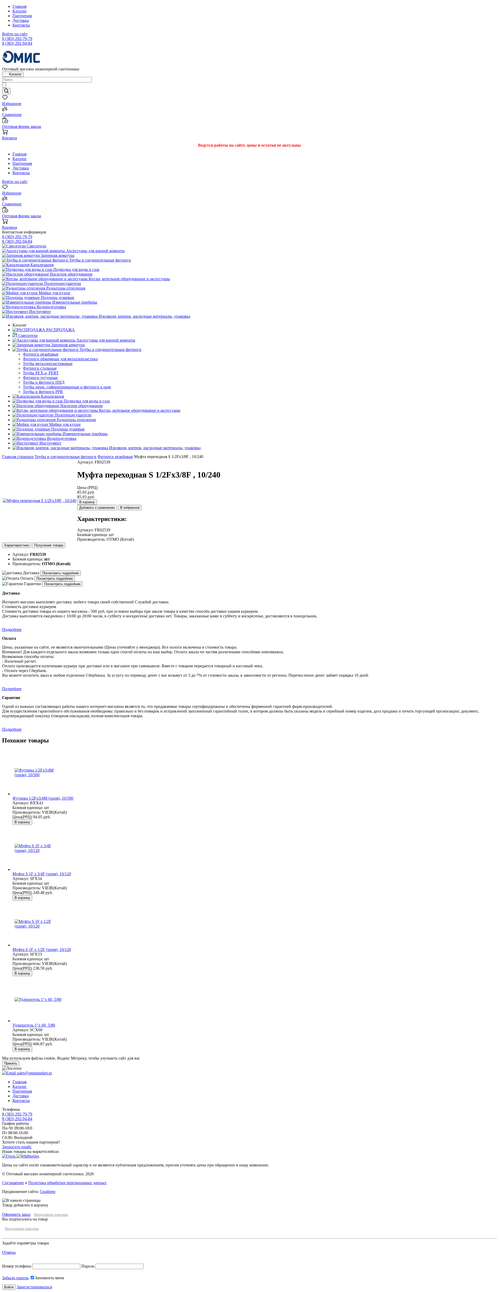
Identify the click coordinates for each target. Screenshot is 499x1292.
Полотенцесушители (62, 283)
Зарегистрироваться (34, 1287)
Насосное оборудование (71, 274)
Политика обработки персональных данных (67, 1182)
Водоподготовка (51, 307)
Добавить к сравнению (97, 508)
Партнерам (22, 16)
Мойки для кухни (54, 293)
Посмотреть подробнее (60, 573)
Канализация (41, 265)
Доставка (20, 20)
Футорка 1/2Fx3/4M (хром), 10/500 (42, 798)
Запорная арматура (57, 255)
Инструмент (39, 311)
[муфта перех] (39, 500)
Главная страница (18, 456)
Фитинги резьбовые (115, 456)
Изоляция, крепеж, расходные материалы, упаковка (144, 316)
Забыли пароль (15, 1278)
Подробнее (12, 629)
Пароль (87, 1266)
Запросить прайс (17, 1147)
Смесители (36, 246)
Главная (19, 6)
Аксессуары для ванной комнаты (95, 251)
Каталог (19, 11)
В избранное (130, 508)
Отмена (9, 1252)
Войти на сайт (15, 34)
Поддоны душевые (57, 297)
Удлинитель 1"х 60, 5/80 (33, 1025)
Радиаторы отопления (65, 288)
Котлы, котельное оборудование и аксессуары (129, 279)
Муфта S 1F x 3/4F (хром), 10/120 (41, 874)
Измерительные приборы (74, 302)
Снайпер (47, 1191)
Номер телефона (17, 1266)
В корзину (87, 502)
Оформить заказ (16, 1214)
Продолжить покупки (51, 1215)
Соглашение (13, 1182)
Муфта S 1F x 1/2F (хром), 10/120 (41, 949)
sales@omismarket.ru (34, 1073)
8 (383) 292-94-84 (17, 43)
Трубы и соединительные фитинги (99, 260)
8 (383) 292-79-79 (17, 38)
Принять (10, 1063)
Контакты (21, 25)
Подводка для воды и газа (75, 269)
